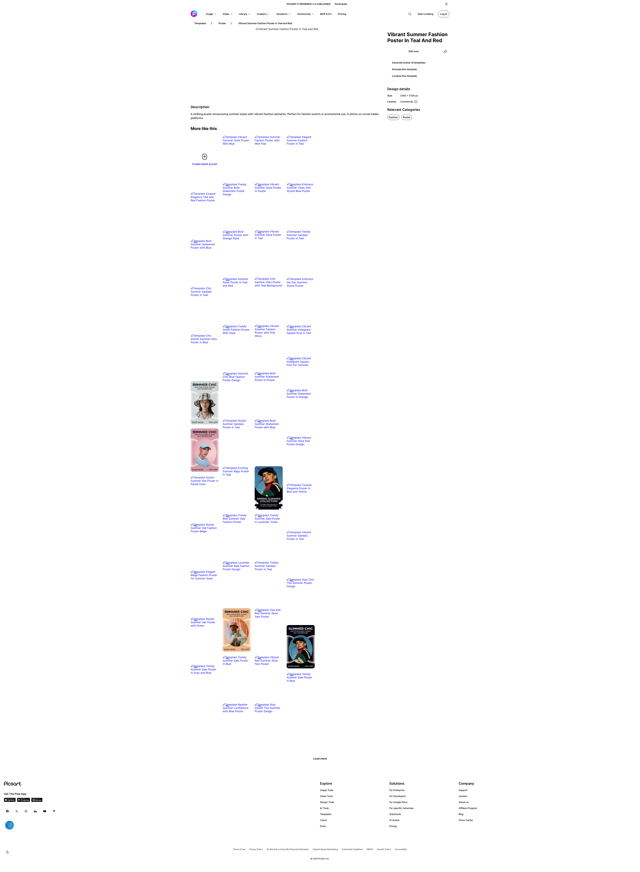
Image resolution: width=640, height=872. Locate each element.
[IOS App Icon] (10, 801)
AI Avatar (394, 820)
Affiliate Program (468, 808)
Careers (463, 796)
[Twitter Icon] (16, 811)
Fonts (323, 826)
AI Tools (324, 808)
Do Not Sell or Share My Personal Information (288, 849)
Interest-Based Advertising (325, 849)
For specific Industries (401, 808)
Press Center (466, 820)
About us (464, 802)
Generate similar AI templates (409, 62)
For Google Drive (398, 802)
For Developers (397, 796)
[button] (211, 14)
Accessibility (401, 849)
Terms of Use (239, 849)
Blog (461, 814)
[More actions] (245, 140)
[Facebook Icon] (7, 811)
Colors (323, 820)
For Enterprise (396, 790)
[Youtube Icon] (44, 811)
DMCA (370, 849)
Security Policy (384, 849)
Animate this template (404, 69)
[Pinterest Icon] (54, 811)
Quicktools (395, 814)
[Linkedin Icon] (35, 811)
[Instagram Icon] (26, 811)
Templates (326, 814)
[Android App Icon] (23, 801)
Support (463, 790)
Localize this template (404, 75)
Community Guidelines (352, 849)
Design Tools (327, 802)
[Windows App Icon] (36, 801)
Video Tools (326, 796)
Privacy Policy (256, 849)
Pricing (393, 826)
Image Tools (326, 790)
